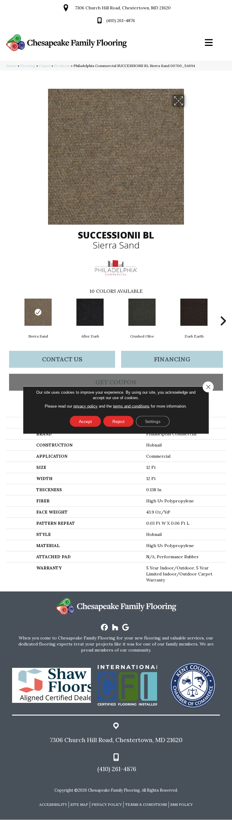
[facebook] (104, 627)
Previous (9, 312)
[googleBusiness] (125, 627)
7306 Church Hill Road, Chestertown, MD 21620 (123, 8)
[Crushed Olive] (142, 312)
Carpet (44, 65)
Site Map (79, 804)
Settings (152, 421)
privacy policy (85, 406)
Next (222, 312)
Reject (118, 421)
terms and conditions (131, 406)
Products (62, 65)
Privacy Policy (107, 804)
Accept (85, 421)
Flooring (27, 65)
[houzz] (115, 627)
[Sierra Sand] (38, 312)
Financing (172, 359)
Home (11, 65)
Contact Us (62, 359)
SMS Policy (181, 804)
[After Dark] (90, 312)
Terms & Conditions (146, 804)
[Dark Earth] (194, 312)
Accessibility (53, 804)
